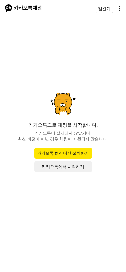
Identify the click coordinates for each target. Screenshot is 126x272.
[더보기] (117, 8)
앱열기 (104, 8)
